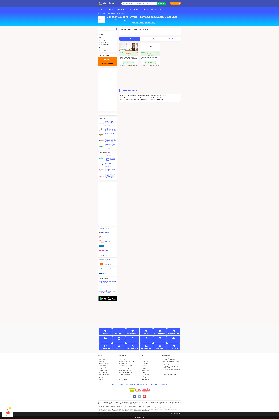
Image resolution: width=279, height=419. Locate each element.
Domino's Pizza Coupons (104, 376)
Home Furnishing (121, 20)
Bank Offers (133, 9)
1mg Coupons (102, 368)
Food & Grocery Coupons (126, 365)
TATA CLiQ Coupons (103, 359)
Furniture (103, 40)
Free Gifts (144, 372)
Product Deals (145, 361)
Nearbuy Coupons (103, 370)
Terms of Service (103, 414)
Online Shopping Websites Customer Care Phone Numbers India (107, 282)
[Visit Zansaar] (101, 19)
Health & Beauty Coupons (126, 368)
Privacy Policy (115, 414)
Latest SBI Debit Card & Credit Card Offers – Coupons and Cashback (171, 373)
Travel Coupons (123, 363)
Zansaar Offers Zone (150, 22)
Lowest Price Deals (146, 377)
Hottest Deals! (175, 3)
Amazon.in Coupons (103, 358)
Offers (144, 9)
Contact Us (163, 384)
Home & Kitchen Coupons (126, 370)
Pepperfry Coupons (103, 377)
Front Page (103, 50)
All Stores (101, 379)
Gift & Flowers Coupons (125, 374)
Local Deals (123, 376)
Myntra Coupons (103, 372)
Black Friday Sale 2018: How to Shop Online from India (107, 286)
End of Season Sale (146, 367)
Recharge (122, 358)
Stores (109, 9)
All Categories (123, 379)
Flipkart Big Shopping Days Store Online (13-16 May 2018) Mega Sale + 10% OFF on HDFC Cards (107, 291)
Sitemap (154, 384)
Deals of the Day (145, 370)
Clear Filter (113, 29)
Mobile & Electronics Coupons (127, 361)
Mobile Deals (144, 365)
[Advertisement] (150, 78)
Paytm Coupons (102, 365)
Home (101, 9)
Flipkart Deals (102, 361)
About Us (115, 384)
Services (122, 377)
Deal (102, 34)
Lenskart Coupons (103, 367)
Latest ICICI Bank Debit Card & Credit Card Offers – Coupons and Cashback (171, 370)
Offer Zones (144, 358)
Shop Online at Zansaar (138, 22)
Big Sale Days (145, 363)
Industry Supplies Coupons (126, 372)
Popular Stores (104, 228)
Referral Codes (145, 359)
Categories (120, 9)
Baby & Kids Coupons (125, 367)
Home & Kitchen (111, 20)
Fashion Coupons (124, 359)
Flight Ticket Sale (145, 379)
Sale (152, 9)
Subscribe (140, 384)
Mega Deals (144, 376)
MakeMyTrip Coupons (104, 363)
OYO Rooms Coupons (104, 374)
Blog (160, 9)
